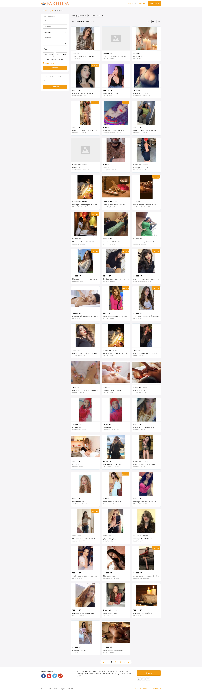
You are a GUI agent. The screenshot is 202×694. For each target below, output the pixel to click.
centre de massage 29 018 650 (144, 130)
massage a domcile (140, 167)
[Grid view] (153, 21)
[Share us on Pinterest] (49, 675)
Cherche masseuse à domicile (114, 56)
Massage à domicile (140, 93)
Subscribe (55, 87)
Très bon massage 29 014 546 (83, 56)
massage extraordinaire (112, 464)
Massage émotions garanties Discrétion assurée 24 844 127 (86, 205)
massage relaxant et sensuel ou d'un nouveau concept (86, 316)
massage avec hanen (80, 650)
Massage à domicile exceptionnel (85, 390)
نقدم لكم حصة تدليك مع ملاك (112, 390)
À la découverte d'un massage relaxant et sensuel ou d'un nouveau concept (147, 279)
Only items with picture (54, 59)
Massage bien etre (110, 613)
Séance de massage (111, 576)
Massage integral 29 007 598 (144, 464)
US (143, 679)
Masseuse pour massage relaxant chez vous (147, 353)
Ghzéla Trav (76, 427)
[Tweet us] (54, 675)
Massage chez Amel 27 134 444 (144, 613)
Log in (130, 3)
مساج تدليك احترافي (109, 539)
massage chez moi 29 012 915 (144, 427)
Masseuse (76, 167)
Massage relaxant (140, 390)
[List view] (149, 21)
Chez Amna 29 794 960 (111, 242)
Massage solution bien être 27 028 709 (116, 353)
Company (90, 22)
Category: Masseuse (79, 16)
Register (141, 3)
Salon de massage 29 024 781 (114, 130)
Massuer (106, 167)
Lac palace (137, 56)
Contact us (156, 689)
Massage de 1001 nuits (111, 93)
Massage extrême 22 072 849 (83, 242)
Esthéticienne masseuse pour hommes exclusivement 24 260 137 (116, 279)
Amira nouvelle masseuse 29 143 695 (146, 576)
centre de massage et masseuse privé (86, 576)
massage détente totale (142, 539)
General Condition (142, 689)
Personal (80, 22)
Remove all (96, 16)
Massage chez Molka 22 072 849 (84, 539)
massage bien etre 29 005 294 (144, 502)
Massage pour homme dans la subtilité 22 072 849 (86, 279)
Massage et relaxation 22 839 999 (115, 205)
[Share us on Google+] (60, 675)
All (73, 22)
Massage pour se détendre (113, 650)
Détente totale (78, 502)
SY (139, 679)
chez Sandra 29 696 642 (112, 502)
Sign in (149, 673)
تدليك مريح (75, 464)
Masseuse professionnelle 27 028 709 (147, 205)
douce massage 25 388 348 (143, 242)
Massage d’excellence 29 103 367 (84, 130)
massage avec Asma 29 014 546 (84, 93)
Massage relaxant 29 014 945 (83, 613)
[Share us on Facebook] (43, 675)
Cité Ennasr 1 (107, 427)
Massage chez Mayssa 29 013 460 (84, 353)
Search (55, 68)
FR (148, 679)
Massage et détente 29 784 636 (115, 316)
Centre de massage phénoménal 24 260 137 (147, 316)
